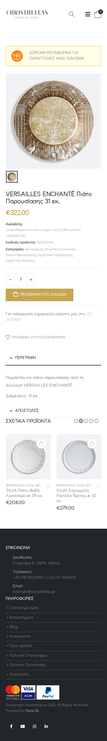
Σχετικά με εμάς (24, 608)
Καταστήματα (21, 618)
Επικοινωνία (20, 636)
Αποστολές (19, 674)
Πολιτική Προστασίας (28, 665)
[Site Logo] (27, 14)
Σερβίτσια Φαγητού (20, 260)
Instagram (34, 726)
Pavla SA (32, 710)
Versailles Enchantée (59, 249)
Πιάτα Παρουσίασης (21, 255)
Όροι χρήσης (21, 646)
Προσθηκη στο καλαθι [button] (41, 443)
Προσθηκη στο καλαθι (43, 295)
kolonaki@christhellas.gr (34, 592)
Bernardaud (34, 249)
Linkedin (46, 726)
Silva (29, 485)
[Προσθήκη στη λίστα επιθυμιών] (48, 486)
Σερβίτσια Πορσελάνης (54, 255)
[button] (71, 14)
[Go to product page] (28, 456)
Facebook (11, 726)
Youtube (23, 726)
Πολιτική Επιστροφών (28, 656)
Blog (14, 627)
